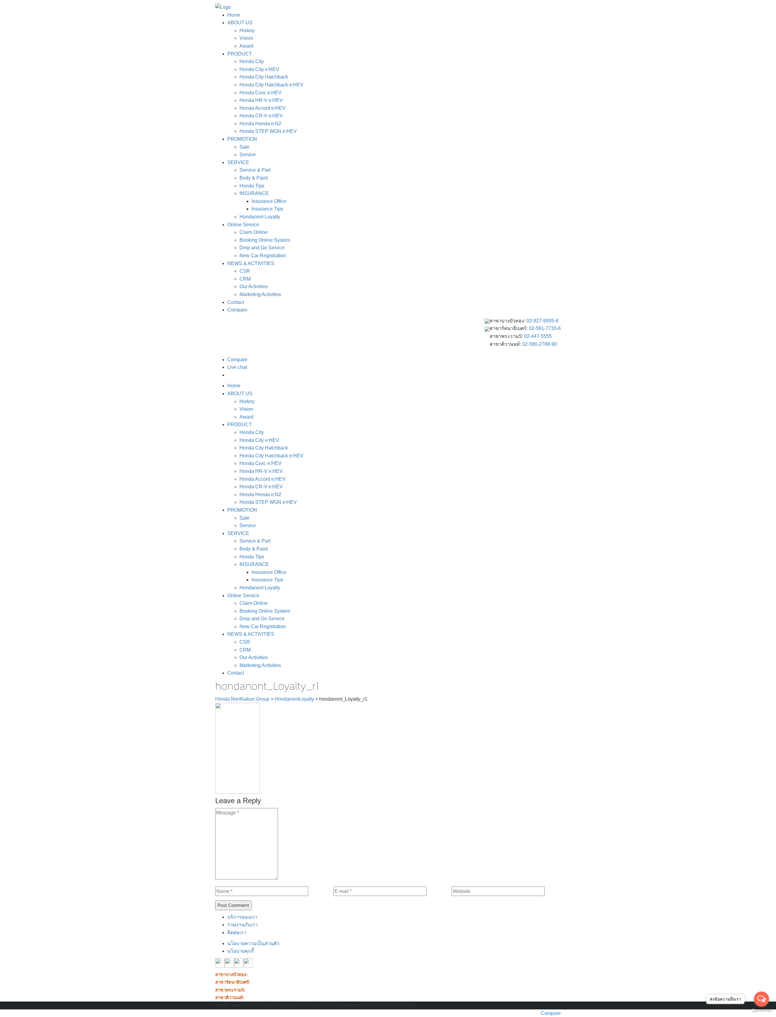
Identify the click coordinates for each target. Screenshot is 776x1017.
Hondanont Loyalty (259, 216)
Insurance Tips (267, 208)
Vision (246, 38)
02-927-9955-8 (542, 320)
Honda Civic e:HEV (260, 92)
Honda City (251, 61)
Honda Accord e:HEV (262, 108)
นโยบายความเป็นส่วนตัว (253, 943)
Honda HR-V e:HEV (261, 100)
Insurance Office (269, 201)
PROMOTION (242, 139)
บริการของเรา (242, 917)
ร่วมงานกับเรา (242, 924)
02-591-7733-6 (545, 328)
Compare (237, 309)
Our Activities (253, 286)
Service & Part (254, 170)
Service (247, 154)
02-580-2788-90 (539, 344)
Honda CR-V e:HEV (261, 115)
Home (233, 15)
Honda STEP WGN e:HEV (268, 131)
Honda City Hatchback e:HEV (271, 84)
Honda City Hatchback (263, 76)
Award (246, 46)
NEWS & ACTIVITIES (250, 263)
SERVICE (238, 162)
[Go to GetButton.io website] (761, 1011)
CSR (244, 271)
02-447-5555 (538, 336)
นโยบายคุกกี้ (240, 951)
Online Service (243, 224)
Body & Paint (253, 177)
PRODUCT (239, 53)
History (247, 30)
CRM (245, 278)
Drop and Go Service (262, 247)
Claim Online (253, 232)
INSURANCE (254, 193)
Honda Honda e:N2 (260, 123)
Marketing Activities (260, 294)
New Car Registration (262, 255)
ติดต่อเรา (236, 932)
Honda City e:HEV (259, 69)
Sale (244, 147)
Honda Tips (251, 185)
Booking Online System (264, 240)
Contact (235, 302)
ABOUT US (240, 22)
